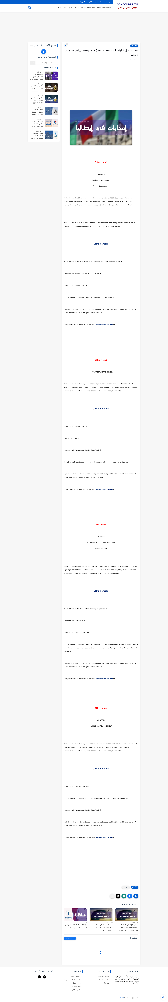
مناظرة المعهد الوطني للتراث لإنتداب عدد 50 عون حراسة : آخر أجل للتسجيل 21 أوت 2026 (37, 136)
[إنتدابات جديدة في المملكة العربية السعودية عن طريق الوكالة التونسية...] (101, 914)
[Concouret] (127, 5)
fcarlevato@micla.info (104, 325)
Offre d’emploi (101, 409)
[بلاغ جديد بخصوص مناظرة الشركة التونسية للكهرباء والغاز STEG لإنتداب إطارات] (51, 123)
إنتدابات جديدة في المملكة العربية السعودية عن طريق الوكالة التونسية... (102, 927)
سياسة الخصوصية (105, 2)
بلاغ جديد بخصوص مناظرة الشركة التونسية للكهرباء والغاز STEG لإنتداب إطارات (37, 124)
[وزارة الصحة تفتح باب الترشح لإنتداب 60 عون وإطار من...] (75, 914)
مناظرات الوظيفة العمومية (101, 8)
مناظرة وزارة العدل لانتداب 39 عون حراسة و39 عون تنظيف (37, 100)
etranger (134, 45)
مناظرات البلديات (61, 8)
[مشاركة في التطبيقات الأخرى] (112, 896)
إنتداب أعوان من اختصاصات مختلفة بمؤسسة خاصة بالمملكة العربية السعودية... (128, 927)
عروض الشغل (85, 8)
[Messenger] (39, 977)
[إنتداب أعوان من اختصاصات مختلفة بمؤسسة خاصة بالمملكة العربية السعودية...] (126, 914)
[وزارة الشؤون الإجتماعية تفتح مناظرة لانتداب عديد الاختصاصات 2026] (51, 76)
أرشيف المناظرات (93, 2)
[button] (129, 896)
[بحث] (29, 7)
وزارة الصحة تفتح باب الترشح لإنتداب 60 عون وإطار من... (76, 926)
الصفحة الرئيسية (76, 976)
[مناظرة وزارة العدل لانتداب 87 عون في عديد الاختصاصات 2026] (51, 87)
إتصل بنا (82, 2)
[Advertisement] (84, 27)
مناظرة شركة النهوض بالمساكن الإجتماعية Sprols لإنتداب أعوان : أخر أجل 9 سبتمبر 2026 (37, 112)
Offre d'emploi (101, 244)
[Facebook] (44, 977)
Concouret (120, 998)
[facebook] (43, 51)
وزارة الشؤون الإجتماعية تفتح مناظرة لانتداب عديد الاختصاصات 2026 (36, 77)
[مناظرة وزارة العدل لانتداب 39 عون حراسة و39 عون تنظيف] (51, 99)
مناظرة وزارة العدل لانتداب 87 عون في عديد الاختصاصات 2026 (37, 89)
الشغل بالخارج (74, 8)
